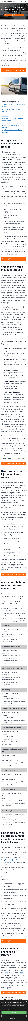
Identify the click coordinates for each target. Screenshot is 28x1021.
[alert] (14, 1010)
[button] (14, 1018)
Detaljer (20, 1006)
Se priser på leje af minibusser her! (14, 15)
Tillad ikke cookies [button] (14, 1015)
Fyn (12, 973)
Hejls (10, 862)
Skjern (13, 860)
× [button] (26, 1001)
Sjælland (22, 973)
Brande (7, 860)
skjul (19, 101)
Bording (4, 862)
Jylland (6, 973)
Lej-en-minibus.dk (8, 2)
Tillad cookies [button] (14, 1012)
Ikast (2, 860)
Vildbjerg (19, 860)
